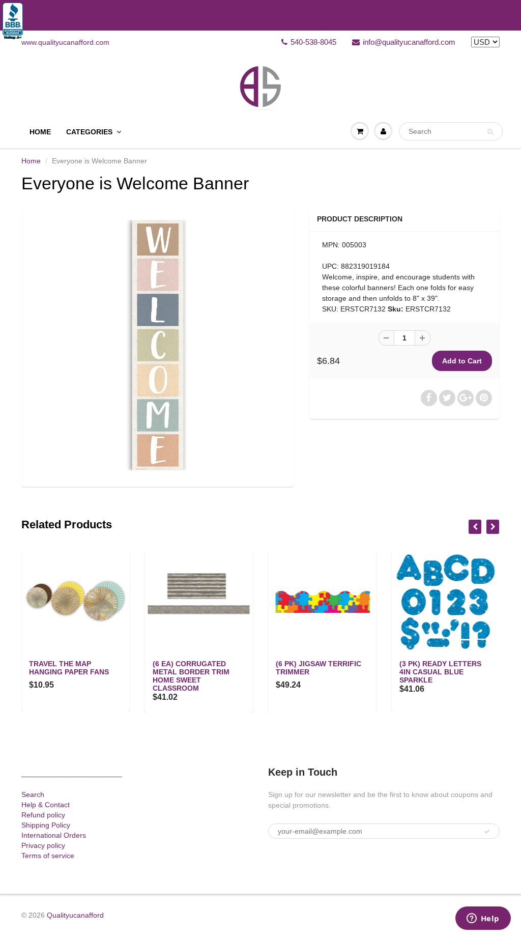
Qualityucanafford (75, 915)
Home (40, 132)
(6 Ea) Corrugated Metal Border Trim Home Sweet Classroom (191, 676)
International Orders (53, 835)
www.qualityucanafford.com (65, 42)
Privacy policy (43, 845)
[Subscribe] (486, 832)
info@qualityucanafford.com (409, 42)
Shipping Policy (45, 825)
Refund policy (43, 815)
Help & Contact (45, 805)
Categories (89, 132)
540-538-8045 (313, 42)
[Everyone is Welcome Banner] (157, 345)
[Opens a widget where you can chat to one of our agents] (483, 919)
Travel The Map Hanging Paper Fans (69, 668)
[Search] (490, 132)
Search (32, 794)
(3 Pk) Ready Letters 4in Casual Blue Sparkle (440, 672)
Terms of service (47, 855)
